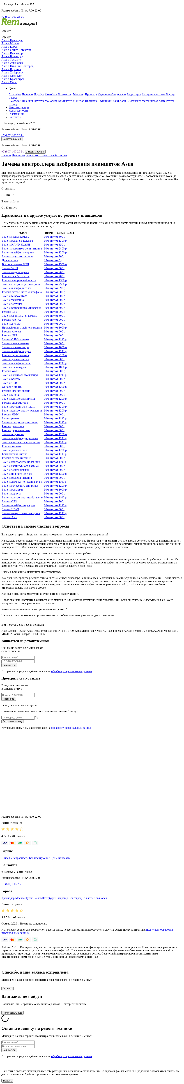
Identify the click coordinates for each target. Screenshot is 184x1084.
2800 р (61, 248)
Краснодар (8, 898)
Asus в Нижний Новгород (17, 66)
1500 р (61, 264)
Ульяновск (100, 898)
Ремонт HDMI (10, 414)
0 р (58, 260)
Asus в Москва (10, 43)
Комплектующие (19, 107)
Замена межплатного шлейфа (20, 374)
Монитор (78, 94)
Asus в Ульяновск (12, 62)
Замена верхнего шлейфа (17, 240)
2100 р (61, 355)
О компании (16, 113)
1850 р (61, 367)
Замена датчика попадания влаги (22, 481)
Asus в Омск (9, 82)
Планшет (27, 94)
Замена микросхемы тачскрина (21, 513)
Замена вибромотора (14, 295)
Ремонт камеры (11, 331)
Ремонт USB (9, 335)
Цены (54, 857)
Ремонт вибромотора (15, 402)
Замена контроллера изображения (46, 155)
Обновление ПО (12, 386)
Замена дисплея (11, 323)
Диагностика (10, 260)
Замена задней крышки (16, 469)
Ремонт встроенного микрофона (22, 291)
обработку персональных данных (71, 671)
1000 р (61, 327)
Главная (6, 155)
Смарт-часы (118, 94)
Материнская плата (153, 94)
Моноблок (51, 94)
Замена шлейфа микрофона (18, 505)
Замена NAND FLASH (16, 244)
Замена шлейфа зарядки (16, 351)
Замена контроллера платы (18, 398)
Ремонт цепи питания (15, 355)
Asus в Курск (9, 46)
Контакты (15, 117)
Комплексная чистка (14, 454)
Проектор (91, 94)
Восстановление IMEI (15, 264)
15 (49, 260)
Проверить (8, 698)
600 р (60, 236)
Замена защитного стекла (17, 256)
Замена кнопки (11, 394)
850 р (60, 244)
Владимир (61, 898)
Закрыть (7, 1080)
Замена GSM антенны (15, 339)
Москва (20, 898)
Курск (29, 898)
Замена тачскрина (13, 299)
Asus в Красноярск (12, 78)
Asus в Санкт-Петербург (16, 49)
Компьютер (65, 94)
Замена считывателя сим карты (21, 442)
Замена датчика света (15, 450)
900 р (60, 272)
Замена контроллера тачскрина (21, 284)
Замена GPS (9, 501)
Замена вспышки (12, 489)
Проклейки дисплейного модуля (22, 327)
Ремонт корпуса (11, 319)
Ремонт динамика (13, 426)
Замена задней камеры (15, 236)
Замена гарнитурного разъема (20, 465)
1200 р (61, 252)
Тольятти (87, 898)
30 (49, 236)
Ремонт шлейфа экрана (16, 390)
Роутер (170, 94)
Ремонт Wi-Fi (10, 371)
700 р (60, 276)
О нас (4, 857)
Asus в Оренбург (11, 75)
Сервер (13, 97)
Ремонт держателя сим (16, 430)
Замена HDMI (10, 509)
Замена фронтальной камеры (19, 315)
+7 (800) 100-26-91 (12, 16)
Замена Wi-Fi (10, 268)
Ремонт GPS (9, 311)
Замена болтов (11, 378)
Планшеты (18, 155)
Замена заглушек (12, 303)
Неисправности (18, 110)
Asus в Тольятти (11, 59)
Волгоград (75, 898)
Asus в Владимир (12, 53)
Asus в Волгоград (12, 56)
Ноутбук (39, 94)
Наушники (104, 94)
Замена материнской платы (18, 406)
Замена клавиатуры (14, 367)
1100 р (60, 442)
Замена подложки (13, 434)
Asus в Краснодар (12, 40)
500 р (60, 268)
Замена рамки (10, 418)
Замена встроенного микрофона (21, 307)
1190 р (60, 339)
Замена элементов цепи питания (22, 248)
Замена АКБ (9, 517)
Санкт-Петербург (44, 898)
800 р (60, 303)
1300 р (61, 240)
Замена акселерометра (15, 347)
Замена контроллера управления (22, 410)
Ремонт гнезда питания (16, 457)
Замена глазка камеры (15, 343)
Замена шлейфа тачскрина (18, 252)
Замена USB (9, 382)
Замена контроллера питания (20, 422)
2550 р (61, 284)
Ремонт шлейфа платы (15, 276)
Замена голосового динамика (20, 485)
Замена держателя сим (15, 359)
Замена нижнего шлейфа (17, 473)
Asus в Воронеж (11, 69)
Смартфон (15, 94)
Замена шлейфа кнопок (16, 363)
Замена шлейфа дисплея (16, 288)
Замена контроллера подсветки (21, 461)
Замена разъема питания (17, 477)
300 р (60, 256)
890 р (60, 288)
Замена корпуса (11, 493)
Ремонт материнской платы (19, 280)
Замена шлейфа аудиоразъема (20, 438)
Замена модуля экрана (15, 272)
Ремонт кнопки (11, 446)
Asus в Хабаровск (12, 72)
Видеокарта (134, 94)
